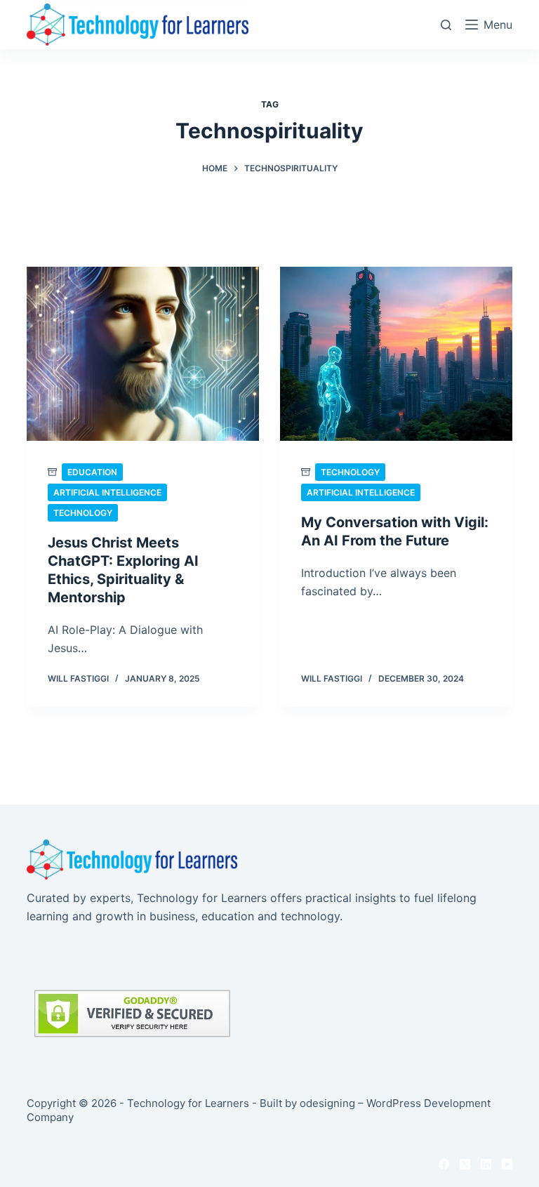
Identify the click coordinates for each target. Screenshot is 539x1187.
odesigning (327, 1103)
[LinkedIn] (486, 1164)
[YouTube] (507, 1164)
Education (92, 472)
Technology (82, 513)
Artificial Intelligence (107, 492)
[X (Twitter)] (465, 1164)
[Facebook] (444, 1164)
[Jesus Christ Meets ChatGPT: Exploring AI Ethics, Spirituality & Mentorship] (143, 354)
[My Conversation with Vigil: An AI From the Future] (396, 354)
